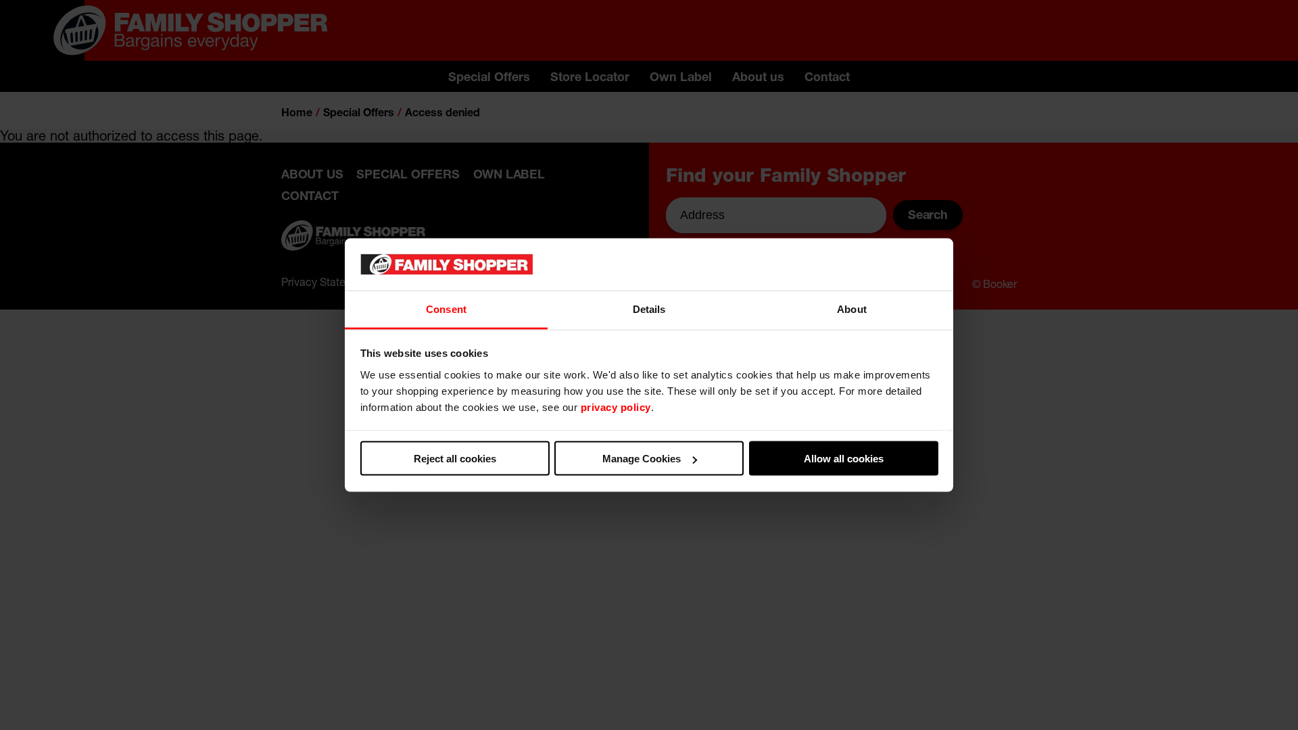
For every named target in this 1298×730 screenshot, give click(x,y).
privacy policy (616, 406)
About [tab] (852, 308)
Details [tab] (649, 308)
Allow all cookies (844, 458)
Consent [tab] (446, 308)
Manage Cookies (641, 458)
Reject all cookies (455, 458)
